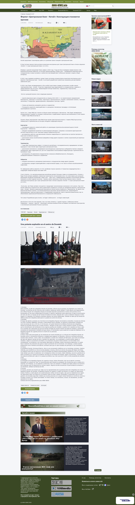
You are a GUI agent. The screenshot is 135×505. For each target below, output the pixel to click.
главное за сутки (35, 385)
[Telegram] (25, 220)
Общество (50, 1)
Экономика (42, 1)
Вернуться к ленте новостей (92, 481)
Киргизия (29, 212)
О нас (84, 478)
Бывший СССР (77, 10)
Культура (75, 1)
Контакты (108, 478)
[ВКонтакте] (22, 220)
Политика (23, 1)
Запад (88, 10)
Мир (95, 10)
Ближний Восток (63, 10)
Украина (50, 10)
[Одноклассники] (27, 220)
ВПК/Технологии (33, 1)
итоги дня (43, 385)
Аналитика (68, 1)
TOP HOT (23, 212)
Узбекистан (51, 212)
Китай (35, 212)
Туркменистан (42, 212)
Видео (82, 1)
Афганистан (24, 10)
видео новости (25, 385)
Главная (23, 14)
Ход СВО (41, 10)
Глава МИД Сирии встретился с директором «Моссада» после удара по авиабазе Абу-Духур (42, 438)
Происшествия (59, 1)
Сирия (33, 10)
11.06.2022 (27, 22)
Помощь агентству (95, 478)
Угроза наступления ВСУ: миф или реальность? (38, 468)
